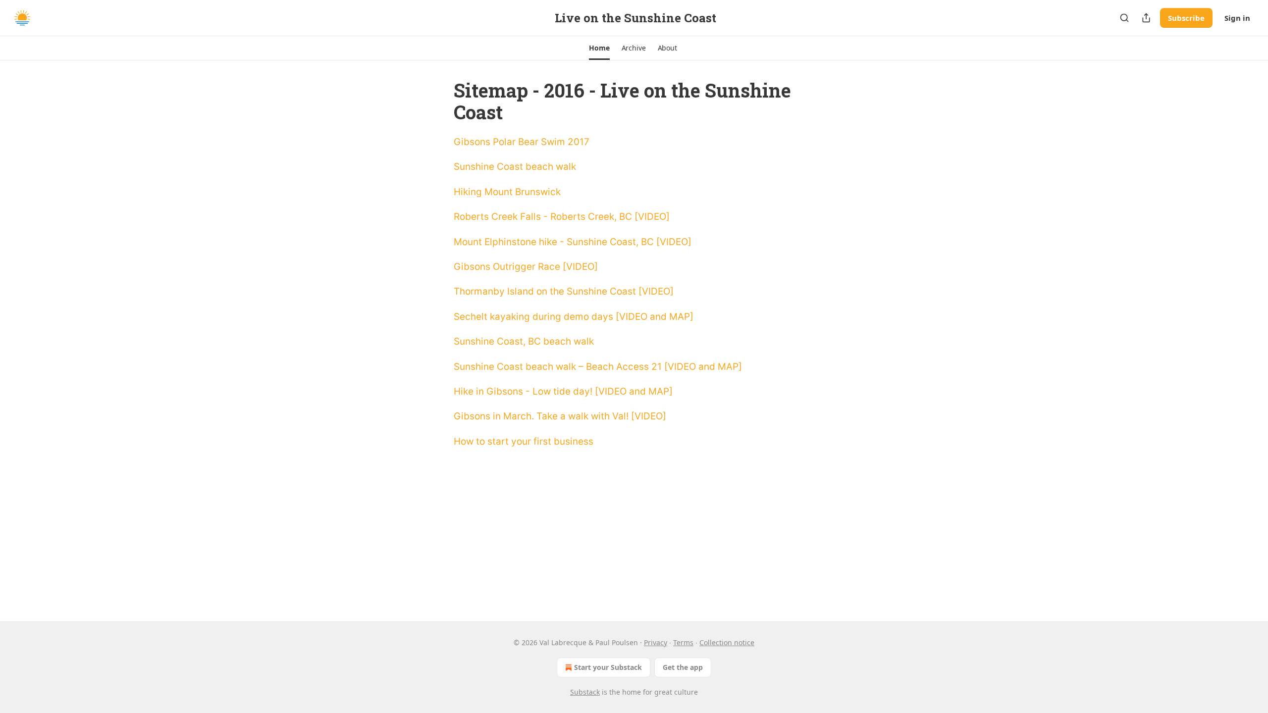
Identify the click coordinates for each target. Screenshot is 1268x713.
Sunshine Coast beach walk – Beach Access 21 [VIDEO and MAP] (598, 366)
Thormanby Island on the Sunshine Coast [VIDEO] (564, 291)
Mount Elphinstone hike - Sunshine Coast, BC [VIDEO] (572, 242)
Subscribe (1186, 18)
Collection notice (726, 642)
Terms (683, 642)
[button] (599, 48)
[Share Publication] (1146, 18)
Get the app (683, 667)
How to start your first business (523, 441)
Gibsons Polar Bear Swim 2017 (521, 142)
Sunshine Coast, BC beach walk (524, 341)
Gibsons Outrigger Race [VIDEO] (526, 266)
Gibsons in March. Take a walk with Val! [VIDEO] (560, 416)
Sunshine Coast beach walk (515, 166)
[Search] (1124, 18)
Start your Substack (608, 667)
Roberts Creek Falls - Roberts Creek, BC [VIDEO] (562, 216)
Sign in (1237, 18)
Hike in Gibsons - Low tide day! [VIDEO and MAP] (563, 391)
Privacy (655, 642)
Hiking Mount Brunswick (507, 192)
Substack (585, 692)
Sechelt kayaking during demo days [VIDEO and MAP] (573, 316)
